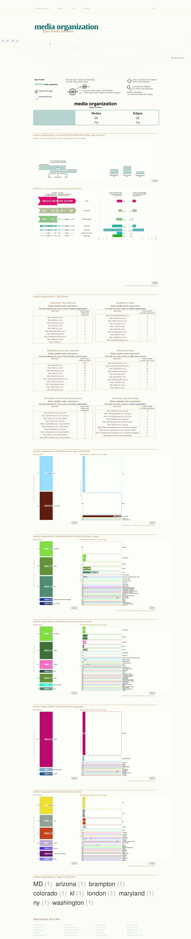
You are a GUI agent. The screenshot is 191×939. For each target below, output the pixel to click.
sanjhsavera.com (70, 932)
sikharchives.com (71, 935)
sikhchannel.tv (101, 925)
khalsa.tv (36, 932)
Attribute (87, 9)
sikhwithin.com (132, 932)
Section (60, 9)
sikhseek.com (132, 925)
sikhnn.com (100, 932)
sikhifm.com (100, 930)
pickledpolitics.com (71, 927)
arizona (71, 883)
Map (73, 9)
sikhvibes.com (132, 930)
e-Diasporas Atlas (42, 9)
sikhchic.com (101, 927)
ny (41, 902)
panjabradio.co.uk (39, 935)
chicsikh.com (38, 927)
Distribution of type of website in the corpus (139, 525)
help (154, 9)
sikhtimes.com (132, 927)
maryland (136, 892)
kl (77, 892)
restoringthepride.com (72, 930)
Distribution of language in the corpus (141, 780)
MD (42, 883)
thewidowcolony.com (134, 935)
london (101, 892)
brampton (107, 883)
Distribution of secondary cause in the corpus (138, 695)
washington (72, 902)
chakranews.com (39, 925)
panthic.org (68, 925)
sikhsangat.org (101, 935)
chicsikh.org (37, 930)
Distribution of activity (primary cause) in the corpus (135, 610)
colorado (50, 892)
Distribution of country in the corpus (142, 866)
